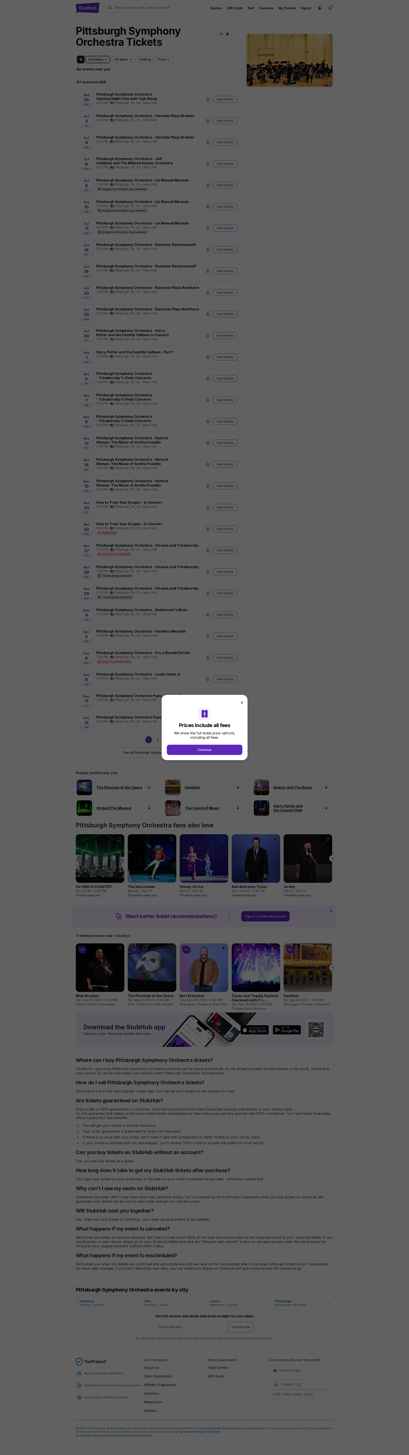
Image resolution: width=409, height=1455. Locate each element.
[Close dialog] (242, 702)
